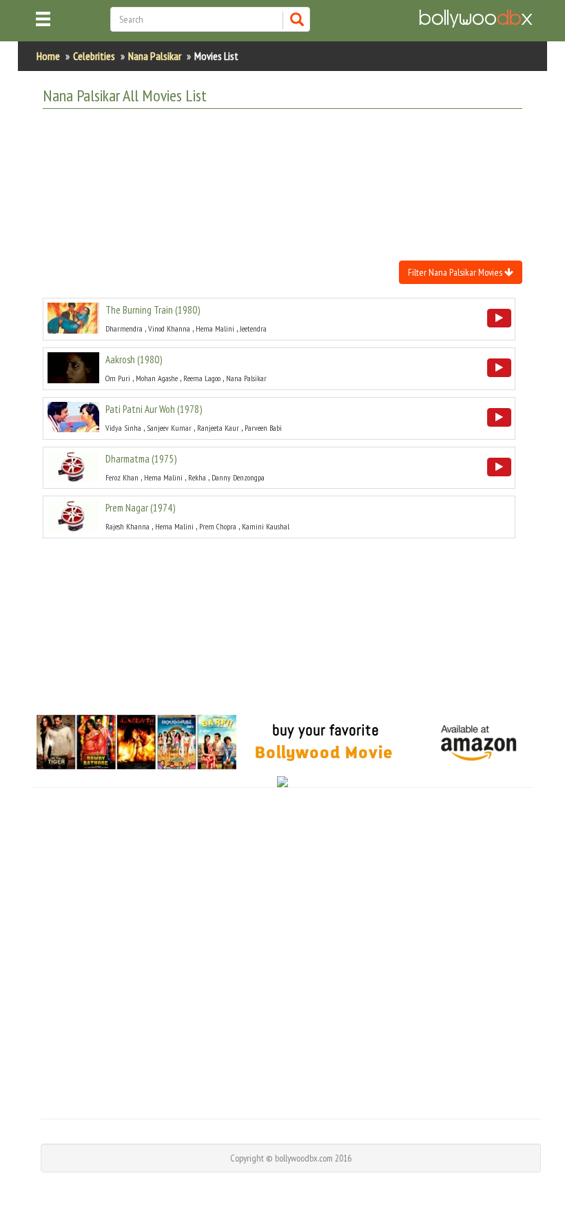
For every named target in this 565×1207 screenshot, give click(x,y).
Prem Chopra (217, 526)
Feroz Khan (121, 477)
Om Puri (117, 378)
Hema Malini (215, 328)
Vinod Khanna (169, 328)
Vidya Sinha (123, 428)
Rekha (197, 477)
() (152, 309)
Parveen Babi (263, 428)
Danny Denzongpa (238, 477)
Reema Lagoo (201, 378)
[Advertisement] (293, 154)
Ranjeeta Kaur (218, 428)
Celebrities (94, 56)
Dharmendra (124, 328)
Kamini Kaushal (265, 526)
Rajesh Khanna (127, 526)
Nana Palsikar (154, 56)
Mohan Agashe (157, 378)
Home (48, 56)
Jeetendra (253, 328)
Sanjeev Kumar (169, 428)
